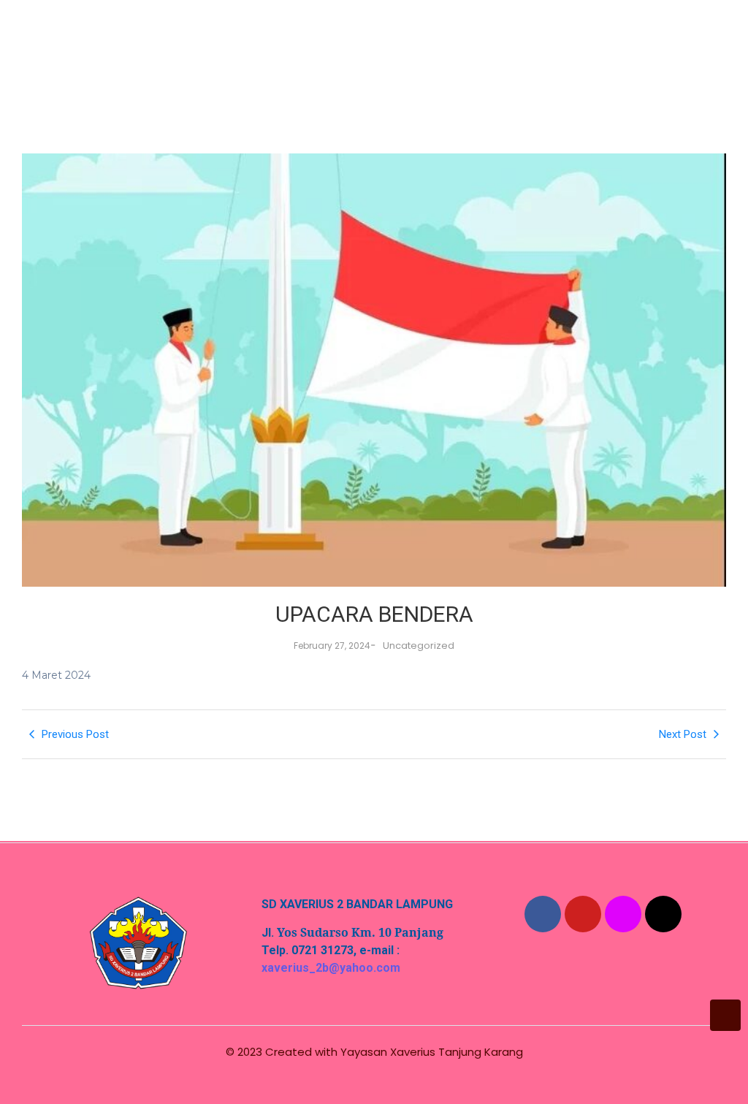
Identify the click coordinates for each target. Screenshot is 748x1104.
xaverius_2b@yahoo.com (331, 968)
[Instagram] (623, 914)
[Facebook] (542, 914)
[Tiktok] (663, 914)
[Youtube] (583, 914)
